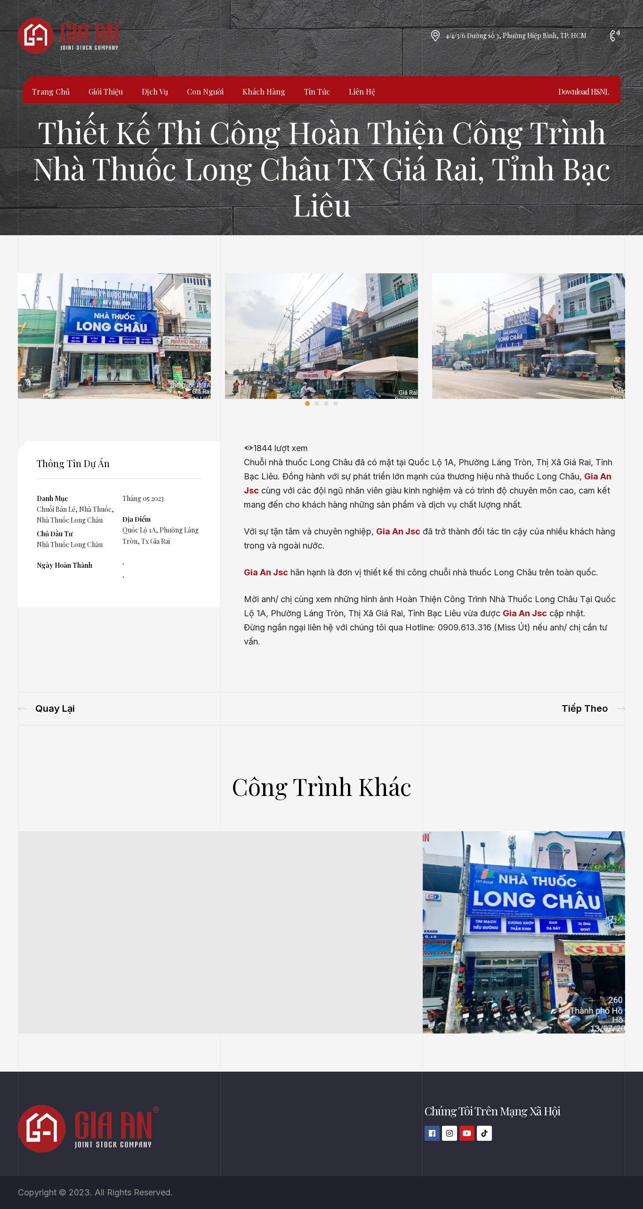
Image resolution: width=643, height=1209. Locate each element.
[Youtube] (466, 1133)
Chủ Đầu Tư (54, 533)
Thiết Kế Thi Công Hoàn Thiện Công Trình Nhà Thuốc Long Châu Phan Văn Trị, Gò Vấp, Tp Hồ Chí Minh (46, 708)
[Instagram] (449, 1133)
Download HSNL (583, 91)
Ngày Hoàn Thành (64, 565)
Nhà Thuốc (95, 509)
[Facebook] (432, 1133)
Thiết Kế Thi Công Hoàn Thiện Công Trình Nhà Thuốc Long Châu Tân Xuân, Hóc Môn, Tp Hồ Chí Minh (593, 708)
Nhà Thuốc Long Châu (70, 520)
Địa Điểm (136, 519)
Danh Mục (52, 498)
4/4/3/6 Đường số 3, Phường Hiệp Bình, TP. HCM (516, 35)
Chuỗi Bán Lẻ (56, 509)
